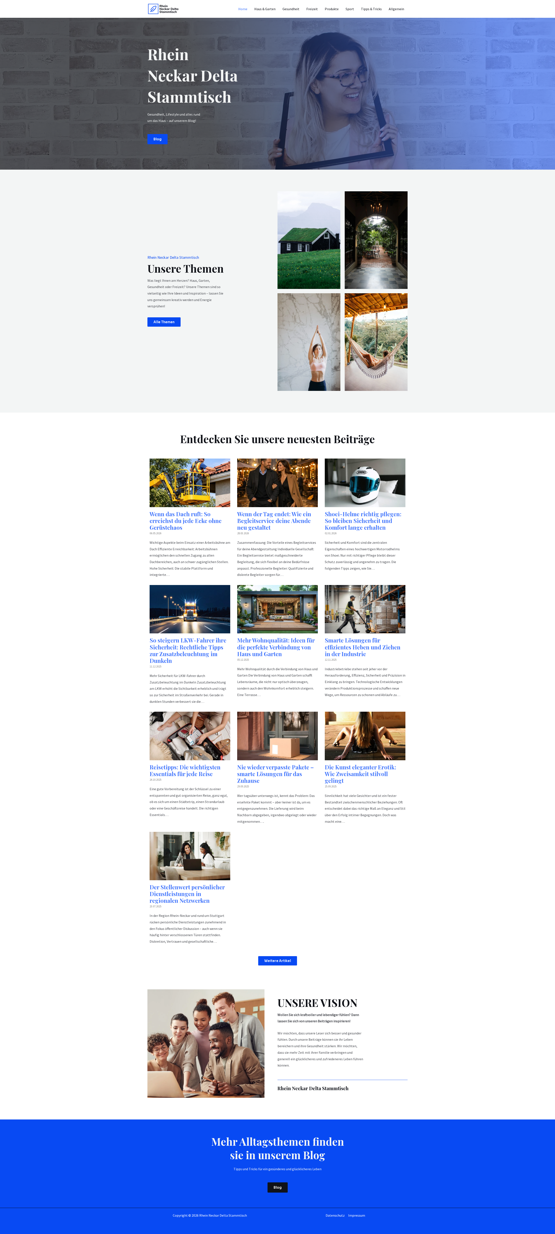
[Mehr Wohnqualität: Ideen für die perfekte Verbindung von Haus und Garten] (277, 630)
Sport (350, 9)
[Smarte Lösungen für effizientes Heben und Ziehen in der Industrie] (365, 630)
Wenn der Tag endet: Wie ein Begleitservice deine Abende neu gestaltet (274, 520)
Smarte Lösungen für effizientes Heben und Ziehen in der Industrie (362, 646)
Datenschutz (335, 1215)
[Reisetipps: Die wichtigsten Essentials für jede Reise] (190, 757)
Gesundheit (290, 9)
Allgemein (396, 9)
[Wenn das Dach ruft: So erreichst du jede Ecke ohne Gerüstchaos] (190, 503)
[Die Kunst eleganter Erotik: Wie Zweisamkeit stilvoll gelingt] (365, 757)
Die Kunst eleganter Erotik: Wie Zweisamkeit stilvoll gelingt (360, 773)
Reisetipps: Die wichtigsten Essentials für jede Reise (185, 770)
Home (242, 9)
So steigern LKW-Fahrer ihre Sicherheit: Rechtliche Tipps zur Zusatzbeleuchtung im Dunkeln (188, 650)
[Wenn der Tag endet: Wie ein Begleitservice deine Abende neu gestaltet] (277, 503)
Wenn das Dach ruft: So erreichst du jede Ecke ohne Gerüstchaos (186, 520)
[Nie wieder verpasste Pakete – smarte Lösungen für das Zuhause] (277, 757)
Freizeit (312, 9)
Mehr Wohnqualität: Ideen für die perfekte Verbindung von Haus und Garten (276, 646)
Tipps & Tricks (371, 9)
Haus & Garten (265, 9)
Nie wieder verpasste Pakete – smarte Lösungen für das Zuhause (275, 773)
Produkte (332, 9)
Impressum (356, 1215)
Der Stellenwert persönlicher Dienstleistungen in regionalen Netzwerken (187, 893)
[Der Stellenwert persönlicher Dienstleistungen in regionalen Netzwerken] (190, 877)
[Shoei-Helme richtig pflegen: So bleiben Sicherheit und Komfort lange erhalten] (365, 503)
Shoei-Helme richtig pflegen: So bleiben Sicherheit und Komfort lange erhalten (363, 520)
